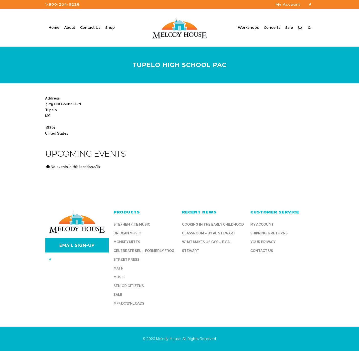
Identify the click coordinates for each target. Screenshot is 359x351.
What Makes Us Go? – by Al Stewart (207, 246)
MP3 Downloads (129, 303)
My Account (262, 224)
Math (118, 268)
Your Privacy (263, 242)
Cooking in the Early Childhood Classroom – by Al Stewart (213, 228)
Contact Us (261, 251)
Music (119, 277)
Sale (118, 295)
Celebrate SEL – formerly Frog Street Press (144, 255)
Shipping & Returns (269, 233)
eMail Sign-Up (77, 245)
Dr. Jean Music (127, 233)
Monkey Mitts (127, 242)
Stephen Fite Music (132, 224)
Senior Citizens (129, 286)
